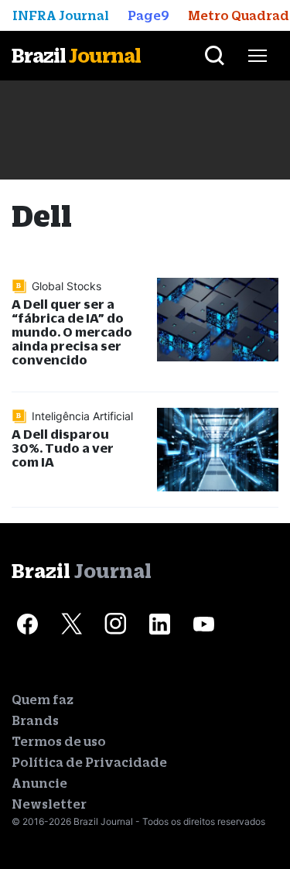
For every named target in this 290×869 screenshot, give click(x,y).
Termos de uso (59, 741)
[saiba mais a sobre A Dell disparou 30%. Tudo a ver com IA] (218, 449)
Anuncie (39, 783)
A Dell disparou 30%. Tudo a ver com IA (63, 447)
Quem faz (42, 699)
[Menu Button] (257, 56)
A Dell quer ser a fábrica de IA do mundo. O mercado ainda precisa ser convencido (72, 331)
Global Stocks (66, 286)
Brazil (76, 55)
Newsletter (49, 804)
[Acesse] (27, 623)
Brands (35, 720)
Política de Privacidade (89, 762)
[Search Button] (215, 55)
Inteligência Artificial (82, 416)
